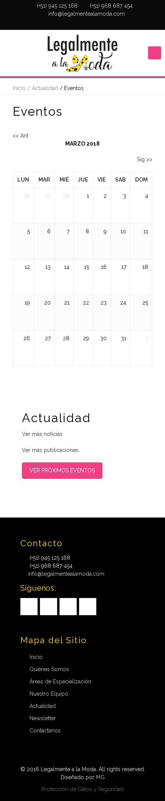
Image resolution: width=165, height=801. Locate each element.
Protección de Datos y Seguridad (82, 789)
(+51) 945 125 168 (57, 6)
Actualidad (43, 706)
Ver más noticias (42, 434)
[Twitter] (73, 23)
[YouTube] (83, 23)
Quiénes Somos (49, 669)
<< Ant (20, 136)
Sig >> (144, 159)
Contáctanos (45, 730)
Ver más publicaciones (50, 450)
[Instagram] (103, 23)
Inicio (36, 657)
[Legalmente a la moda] (82, 53)
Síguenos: (38, 588)
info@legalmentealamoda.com (86, 14)
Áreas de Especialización (60, 681)
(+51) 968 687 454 (111, 6)
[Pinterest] (93, 23)
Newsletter (43, 718)
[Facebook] (63, 23)
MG (100, 777)
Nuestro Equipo (49, 694)
